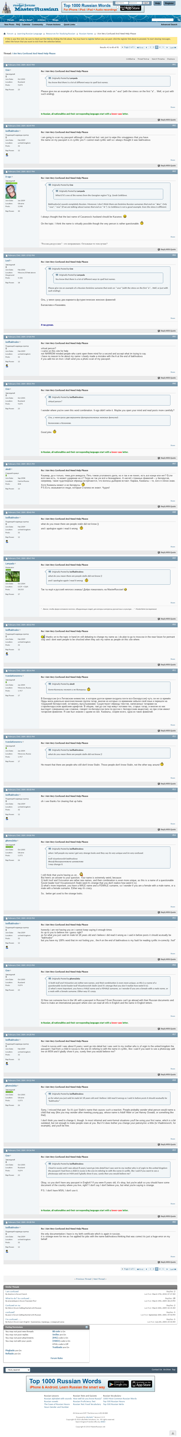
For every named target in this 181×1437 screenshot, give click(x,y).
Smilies (55, 1335)
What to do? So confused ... (18, 1298)
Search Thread (157, 59)
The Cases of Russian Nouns (57, 1404)
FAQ (18, 24)
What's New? (25, 20)
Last (172, 48)
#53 (174, 789)
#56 (174, 965)
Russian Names (86, 34)
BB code (56, 1331)
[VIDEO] (56, 1341)
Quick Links (69, 24)
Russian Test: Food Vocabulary (87, 1404)
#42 (174, 126)
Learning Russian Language (29, 34)
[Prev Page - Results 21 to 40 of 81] (146, 47)
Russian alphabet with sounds (58, 1399)
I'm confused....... (13, 1319)
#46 (174, 384)
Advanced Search (169, 24)
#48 (174, 512)
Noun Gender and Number (56, 1407)
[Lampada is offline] (12, 576)
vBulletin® (90, 1417)
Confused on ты (12, 1305)
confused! (10, 1312)
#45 (174, 337)
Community (37, 24)
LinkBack (129, 59)
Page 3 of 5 (129, 47)
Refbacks (9, 1354)
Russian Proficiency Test (84, 1401)
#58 (174, 1080)
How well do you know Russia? (87, 1399)
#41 (174, 65)
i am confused (12, 1291)
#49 (174, 558)
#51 (174, 670)
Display (170, 59)
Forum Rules (57, 1358)
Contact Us (157, 1369)
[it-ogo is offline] (10, 192)
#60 (174, 1222)
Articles (41, 20)
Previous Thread (83, 1279)
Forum (10, 20)
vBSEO (102, 1422)
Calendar (26, 24)
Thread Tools (142, 59)
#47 (174, 464)
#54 (174, 835)
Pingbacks (10, 1350)
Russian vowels (51, 1401)
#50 (174, 625)
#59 (174, 1150)
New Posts (9, 24)
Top (173, 1369)
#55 (174, 918)
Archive (167, 1369)
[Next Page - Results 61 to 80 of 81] (167, 47)
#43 (174, 171)
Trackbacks (57, 1347)
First (141, 48)
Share (173, 107)
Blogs (55, 20)
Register (169, 3)
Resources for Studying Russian (60, 34)
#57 (174, 1034)
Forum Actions (53, 24)
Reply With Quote (168, 120)
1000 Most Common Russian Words (120, 1399)
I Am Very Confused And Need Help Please (33, 53)
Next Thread (99, 1279)
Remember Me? (125, 7)
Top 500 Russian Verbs (113, 1404)
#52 (174, 736)
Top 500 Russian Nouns (114, 1401)
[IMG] (55, 1338)
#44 (174, 255)
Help (157, 3)
